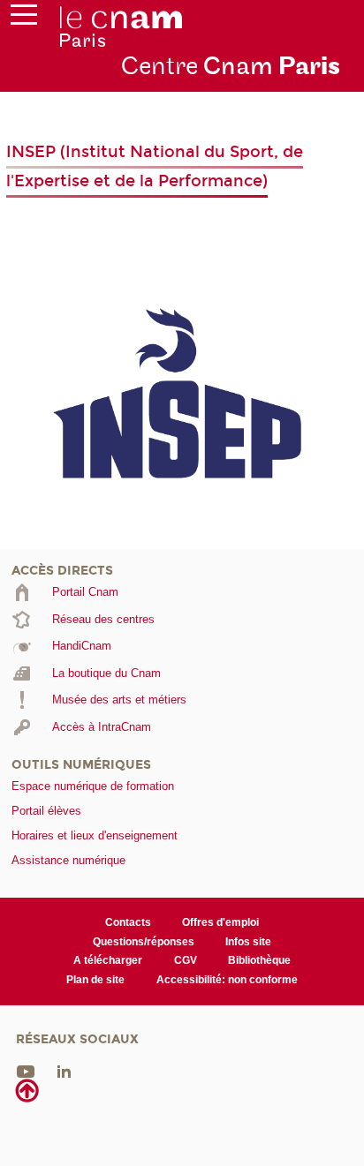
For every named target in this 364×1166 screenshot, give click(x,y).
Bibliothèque (259, 960)
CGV (185, 960)
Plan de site (95, 980)
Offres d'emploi (220, 922)
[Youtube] (25, 1071)
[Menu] (23, 18)
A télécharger (107, 960)
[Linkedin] (64, 1071)
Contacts (128, 922)
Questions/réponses (143, 942)
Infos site (248, 942)
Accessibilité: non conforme (227, 980)
